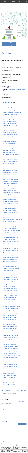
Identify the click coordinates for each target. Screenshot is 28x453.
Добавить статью (22, 412)
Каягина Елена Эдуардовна (9, 199)
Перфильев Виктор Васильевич (10, 279)
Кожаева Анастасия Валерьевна (10, 206)
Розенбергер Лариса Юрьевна (10, 310)
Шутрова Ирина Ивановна (9, 377)
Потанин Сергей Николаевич (9, 299)
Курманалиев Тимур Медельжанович (11, 230)
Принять (25, 451)
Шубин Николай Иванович (9, 373)
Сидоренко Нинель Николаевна (10, 322)
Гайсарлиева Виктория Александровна (12, 154)
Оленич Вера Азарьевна (8, 272)
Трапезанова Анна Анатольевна (10, 337)
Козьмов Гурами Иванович (9, 208)
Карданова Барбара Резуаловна (10, 194)
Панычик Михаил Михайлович (10, 277)
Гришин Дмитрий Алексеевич (10, 168)
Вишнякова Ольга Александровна (11, 145)
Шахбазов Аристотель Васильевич (11, 359)
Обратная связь (5, 440)
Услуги (4, 399)
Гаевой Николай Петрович (9, 148)
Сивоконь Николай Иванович (10, 319)
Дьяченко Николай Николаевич (10, 181)
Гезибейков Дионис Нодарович (10, 159)
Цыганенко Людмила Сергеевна (10, 346)
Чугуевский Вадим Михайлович (10, 357)
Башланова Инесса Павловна (10, 132)
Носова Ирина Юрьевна (8, 270)
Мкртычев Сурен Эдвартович (10, 261)
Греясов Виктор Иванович (9, 165)
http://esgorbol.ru (11, 87)
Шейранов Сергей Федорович (10, 366)
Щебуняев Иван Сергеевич (9, 379)
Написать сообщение (9, 45)
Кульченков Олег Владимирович (10, 226)
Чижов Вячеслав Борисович (9, 353)
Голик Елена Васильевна (9, 163)
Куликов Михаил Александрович (10, 223)
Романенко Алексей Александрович (11, 313)
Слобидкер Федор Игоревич (9, 324)
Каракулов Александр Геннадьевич (11, 192)
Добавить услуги (22, 401)
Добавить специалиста (21, 105)
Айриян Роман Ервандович (9, 121)
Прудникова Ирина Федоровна (10, 301)
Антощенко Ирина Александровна (11, 127)
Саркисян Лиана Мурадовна (9, 315)
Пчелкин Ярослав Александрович (11, 304)
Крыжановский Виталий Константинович (12, 219)
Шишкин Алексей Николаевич (10, 368)
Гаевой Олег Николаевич (9, 150)
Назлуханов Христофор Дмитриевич (11, 268)
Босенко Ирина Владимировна (10, 141)
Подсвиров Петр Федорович (9, 286)
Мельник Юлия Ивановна (9, 252)
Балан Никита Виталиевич (9, 130)
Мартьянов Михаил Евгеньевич (10, 250)
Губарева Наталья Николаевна (10, 170)
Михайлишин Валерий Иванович (10, 257)
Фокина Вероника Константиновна (11, 342)
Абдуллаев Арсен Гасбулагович (10, 107)
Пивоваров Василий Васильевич (10, 284)
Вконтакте (20, 440)
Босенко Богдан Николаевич (9, 139)
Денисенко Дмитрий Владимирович (11, 177)
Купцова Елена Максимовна (9, 228)
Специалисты (6, 102)
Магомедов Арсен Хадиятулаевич (11, 241)
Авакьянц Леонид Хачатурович (10, 110)
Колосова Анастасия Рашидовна (10, 212)
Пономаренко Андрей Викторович (11, 293)
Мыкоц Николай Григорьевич (10, 266)
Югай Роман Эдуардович (9, 384)
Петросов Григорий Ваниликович (11, 281)
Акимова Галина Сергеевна (9, 123)
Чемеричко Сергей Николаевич (10, 348)
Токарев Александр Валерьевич (10, 330)
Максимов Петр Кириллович (9, 246)
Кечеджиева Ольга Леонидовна (10, 201)
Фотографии (6, 390)
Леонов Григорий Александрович (11, 235)
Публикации (5, 421)
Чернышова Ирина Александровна (11, 350)
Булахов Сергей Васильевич (9, 143)
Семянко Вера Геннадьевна (9, 317)
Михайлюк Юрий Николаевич (10, 259)
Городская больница (6, 97)
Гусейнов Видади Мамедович (10, 172)
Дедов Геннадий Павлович (9, 174)
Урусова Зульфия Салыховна (10, 339)
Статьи (4, 409)
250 (22, 63)
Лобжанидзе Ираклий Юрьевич (10, 237)
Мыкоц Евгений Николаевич (9, 264)
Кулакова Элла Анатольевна (9, 221)
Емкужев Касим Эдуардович (9, 188)
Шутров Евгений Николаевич (10, 375)
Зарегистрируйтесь (6, 53)
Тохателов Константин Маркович (11, 335)
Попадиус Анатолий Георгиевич (10, 295)
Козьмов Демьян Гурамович (9, 210)
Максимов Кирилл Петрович (9, 243)
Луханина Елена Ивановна (9, 239)
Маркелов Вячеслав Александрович (11, 248)
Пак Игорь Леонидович (8, 275)
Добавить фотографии (21, 390)
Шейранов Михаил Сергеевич (10, 364)
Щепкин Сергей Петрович (9, 382)
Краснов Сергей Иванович (9, 217)
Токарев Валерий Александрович (11, 333)
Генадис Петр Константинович (10, 161)
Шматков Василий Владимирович (11, 371)
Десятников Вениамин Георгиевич (11, 179)
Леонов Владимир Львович (9, 232)
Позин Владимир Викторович (10, 288)
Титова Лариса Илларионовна (10, 328)
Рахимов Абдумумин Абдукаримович (11, 306)
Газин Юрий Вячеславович (9, 152)
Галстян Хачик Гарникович (9, 156)
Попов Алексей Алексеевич (9, 297)
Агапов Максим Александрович (10, 114)
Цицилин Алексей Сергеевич (9, 344)
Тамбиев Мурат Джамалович (10, 326)
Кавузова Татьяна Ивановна (9, 190)
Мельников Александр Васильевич (11, 255)
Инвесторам (14, 440)
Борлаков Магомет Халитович (10, 136)
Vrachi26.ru (4, 1)
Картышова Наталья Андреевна (10, 197)
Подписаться (9, 42)
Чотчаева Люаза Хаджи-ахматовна (11, 355)
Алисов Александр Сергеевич (10, 125)
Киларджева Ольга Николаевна (10, 203)
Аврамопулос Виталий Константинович (12, 112)
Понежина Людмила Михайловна (11, 290)
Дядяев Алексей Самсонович (10, 183)
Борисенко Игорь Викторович (10, 134)
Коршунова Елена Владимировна (11, 214)
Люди (13, 1)
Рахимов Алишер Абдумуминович (11, 308)
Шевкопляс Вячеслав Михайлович (11, 362)
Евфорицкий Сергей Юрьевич (10, 185)
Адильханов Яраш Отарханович (10, 119)
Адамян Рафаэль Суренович (9, 116)
